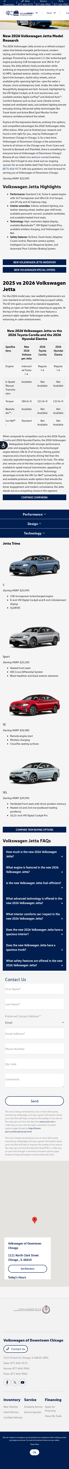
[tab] (34, 514)
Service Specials (32, 1412)
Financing (53, 1399)
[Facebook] (7, 1382)
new (28, 157)
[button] (34, 1220)
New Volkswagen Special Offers (34, 269)
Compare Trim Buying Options (34, 829)
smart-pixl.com (47, 1121)
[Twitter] (15, 1382)
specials (7, 164)
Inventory (11, 1399)
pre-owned (42, 157)
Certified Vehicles (12, 1417)
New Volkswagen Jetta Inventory (34, 262)
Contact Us (17, 1349)
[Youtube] (22, 1382)
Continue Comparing (34, 497)
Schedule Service (33, 1406)
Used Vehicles (11, 1412)
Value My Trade (53, 1416)
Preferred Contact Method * (23, 1016)
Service (30, 1399)
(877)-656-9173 (12, 168)
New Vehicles (10, 1406)
